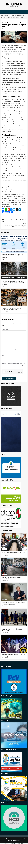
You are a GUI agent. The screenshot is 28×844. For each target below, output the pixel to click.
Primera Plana (4, 599)
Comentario (5, 329)
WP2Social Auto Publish (9, 843)
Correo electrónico (18, 348)
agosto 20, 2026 (5, 632)
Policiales (4, 624)
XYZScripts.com (20, 843)
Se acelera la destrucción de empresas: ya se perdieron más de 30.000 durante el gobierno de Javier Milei (13, 283)
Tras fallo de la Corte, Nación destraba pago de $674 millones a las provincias (15, 225)
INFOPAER (14, 4)
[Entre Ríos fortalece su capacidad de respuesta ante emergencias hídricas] (14, 567)
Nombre (4, 348)
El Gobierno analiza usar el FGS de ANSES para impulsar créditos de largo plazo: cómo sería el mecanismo (13, 256)
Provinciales (4, 574)
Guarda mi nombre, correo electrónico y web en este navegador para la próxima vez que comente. (13, 365)
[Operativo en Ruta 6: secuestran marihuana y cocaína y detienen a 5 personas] (14, 644)
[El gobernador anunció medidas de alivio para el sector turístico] (14, 542)
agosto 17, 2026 (5, 259)
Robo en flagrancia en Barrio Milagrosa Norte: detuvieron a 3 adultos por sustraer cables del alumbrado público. (12, 629)
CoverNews (10, 840)
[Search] (26, 11)
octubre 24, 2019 (6, 28)
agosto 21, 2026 (5, 555)
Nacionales (4, 21)
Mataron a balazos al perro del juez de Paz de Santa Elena (14, 219)
